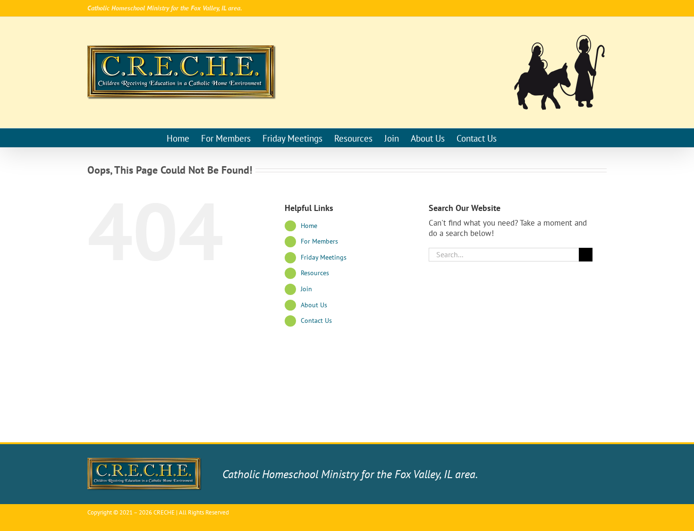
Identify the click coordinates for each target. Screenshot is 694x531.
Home (309, 225)
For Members (319, 241)
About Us (314, 305)
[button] (512, 137)
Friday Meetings (324, 257)
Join (306, 289)
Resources (315, 273)
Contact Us (316, 320)
